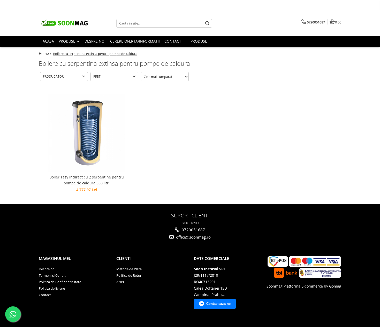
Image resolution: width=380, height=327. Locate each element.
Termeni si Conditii (53, 275)
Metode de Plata (129, 269)
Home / (45, 53)
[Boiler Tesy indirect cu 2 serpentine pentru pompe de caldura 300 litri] (86, 133)
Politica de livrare (52, 288)
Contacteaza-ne (218, 304)
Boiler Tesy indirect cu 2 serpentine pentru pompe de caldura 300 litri (86, 180)
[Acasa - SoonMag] (71, 23)
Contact (45, 294)
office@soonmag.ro (193, 237)
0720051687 (193, 229)
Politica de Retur (128, 275)
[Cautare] (207, 23)
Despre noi (47, 269)
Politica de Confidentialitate (60, 282)
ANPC (120, 282)
